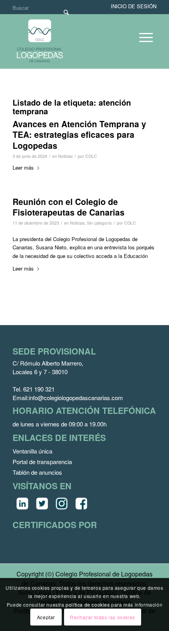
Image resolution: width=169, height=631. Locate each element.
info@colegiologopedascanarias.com (76, 397)
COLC (91, 156)
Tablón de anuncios (37, 472)
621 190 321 (39, 389)
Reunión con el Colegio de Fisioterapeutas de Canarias (69, 207)
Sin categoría (99, 223)
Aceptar (46, 617)
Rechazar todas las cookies (102, 617)
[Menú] (142, 37)
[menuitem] (142, 37)
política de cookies (88, 604)
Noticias (65, 156)
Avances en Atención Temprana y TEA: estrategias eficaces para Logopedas (79, 134)
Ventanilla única (32, 451)
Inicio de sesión (133, 6)
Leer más (23, 167)
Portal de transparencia (42, 461)
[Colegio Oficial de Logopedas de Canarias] (71, 41)
